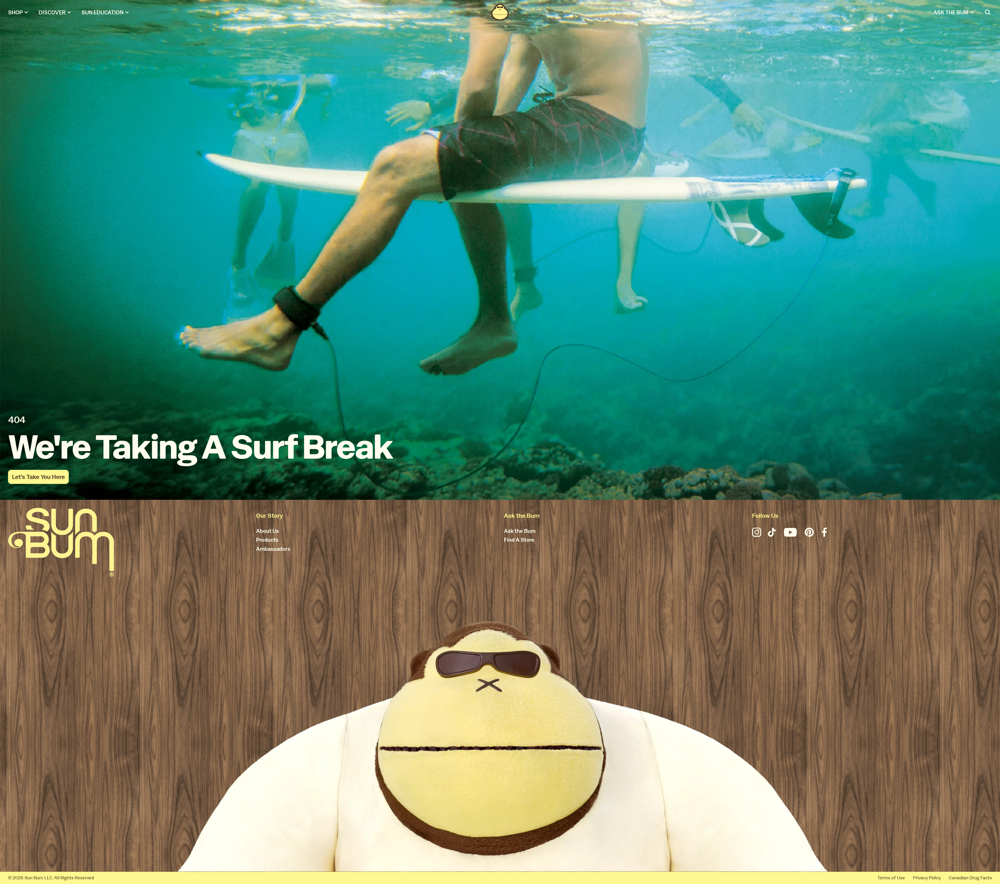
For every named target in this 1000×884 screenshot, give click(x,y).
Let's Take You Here (38, 477)
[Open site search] (988, 12)
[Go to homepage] (61, 542)
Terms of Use (891, 877)
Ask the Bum (519, 531)
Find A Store (519, 540)
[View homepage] (500, 12)
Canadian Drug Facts (970, 877)
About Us (267, 531)
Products (267, 540)
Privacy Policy (927, 877)
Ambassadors (273, 549)
